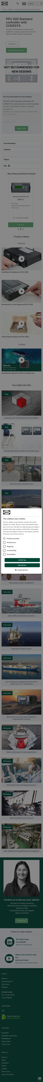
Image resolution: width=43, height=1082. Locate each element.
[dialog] (21, 541)
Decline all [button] (22, 565)
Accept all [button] (22, 560)
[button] (21, 570)
